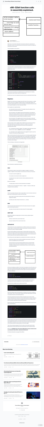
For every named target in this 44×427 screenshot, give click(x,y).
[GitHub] (21, 410)
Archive (19, 416)
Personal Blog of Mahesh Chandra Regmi (13, 1)
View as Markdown (29, 12)
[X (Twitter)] (16, 40)
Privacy (22, 416)
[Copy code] (35, 51)
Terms (25, 416)
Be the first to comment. (24, 344)
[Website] (22, 410)
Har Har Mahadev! (13, 40)
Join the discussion (36, 341)
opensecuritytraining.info (22, 329)
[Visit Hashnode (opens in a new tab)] (22, 423)
